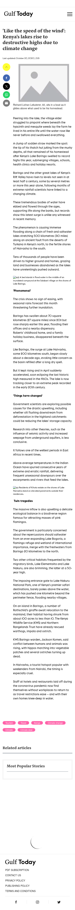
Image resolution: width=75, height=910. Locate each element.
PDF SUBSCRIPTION (17, 870)
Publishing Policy (17, 885)
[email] (6, 103)
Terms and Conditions (20, 891)
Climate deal (26, 730)
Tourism (9, 723)
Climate (9, 730)
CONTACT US (13, 875)
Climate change (55, 723)
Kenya (37, 723)
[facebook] (6, 77)
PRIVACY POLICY (15, 880)
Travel (23, 723)
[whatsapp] (6, 94)
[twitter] (6, 86)
